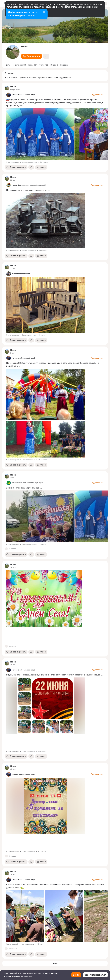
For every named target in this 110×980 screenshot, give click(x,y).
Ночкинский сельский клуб (23, 95)
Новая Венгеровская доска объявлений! (29, 185)
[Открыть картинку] (40, 134)
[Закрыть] (43, 12)
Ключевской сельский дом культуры (27, 483)
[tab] (7, 64)
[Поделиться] (31, 167)
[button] (31, 56)
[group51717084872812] (7, 88)
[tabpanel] (55, 521)
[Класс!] (6, 548)
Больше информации (88, 6)
